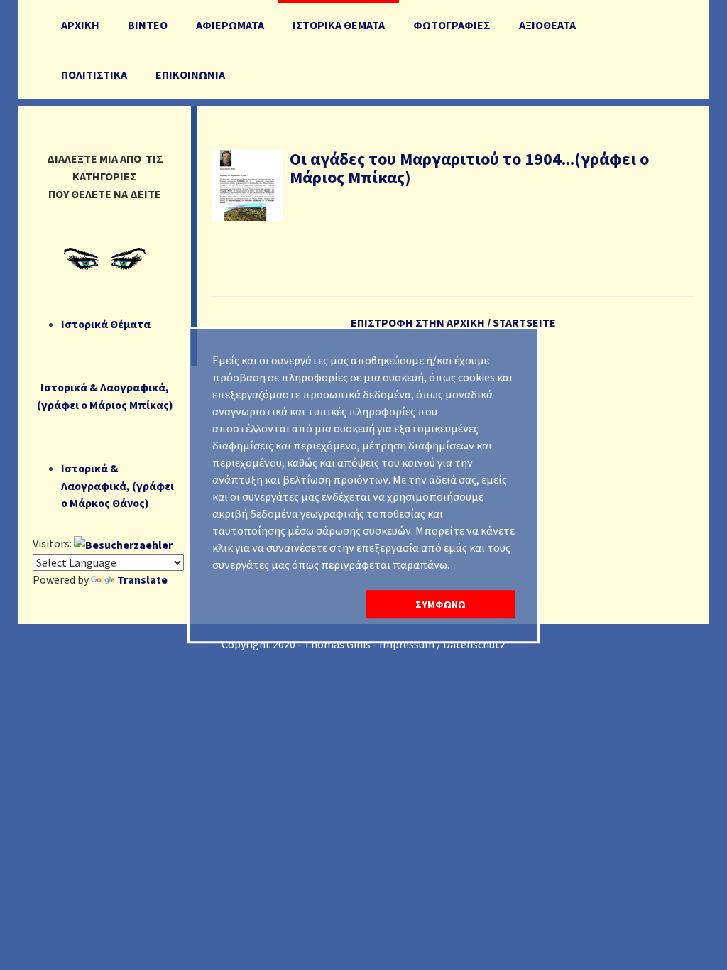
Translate (142, 579)
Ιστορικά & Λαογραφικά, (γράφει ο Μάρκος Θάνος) (117, 486)
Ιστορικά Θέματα (106, 324)
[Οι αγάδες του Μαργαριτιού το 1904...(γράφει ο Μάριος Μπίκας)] (247, 184)
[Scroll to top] (682, 925)
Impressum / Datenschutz (442, 644)
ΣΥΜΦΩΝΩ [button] (440, 604)
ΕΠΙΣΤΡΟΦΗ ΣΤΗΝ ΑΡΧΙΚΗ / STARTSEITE (453, 322)
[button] (286, 604)
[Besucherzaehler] (123, 543)
